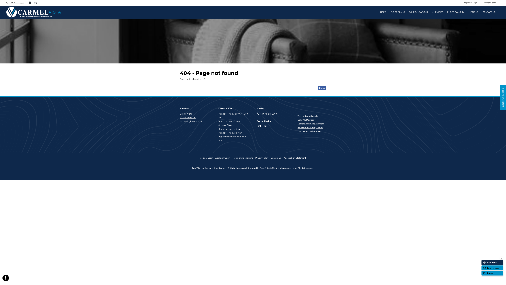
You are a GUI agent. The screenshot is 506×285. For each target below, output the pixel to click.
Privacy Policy (261, 158)
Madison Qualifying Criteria (310, 128)
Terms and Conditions (243, 158)
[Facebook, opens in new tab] (30, 3)
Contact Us (276, 158)
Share (323, 88)
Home (383, 12)
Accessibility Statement (295, 158)
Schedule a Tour (418, 12)
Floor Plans (398, 12)
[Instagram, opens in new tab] (35, 3)
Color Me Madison (306, 120)
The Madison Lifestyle (308, 116)
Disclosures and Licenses (310, 131)
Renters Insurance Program (311, 124)
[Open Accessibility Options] (5, 278)
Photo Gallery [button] (456, 12)
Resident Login (491, 3)
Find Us (474, 12)
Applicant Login (472, 3)
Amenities (437, 12)
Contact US (489, 12)
